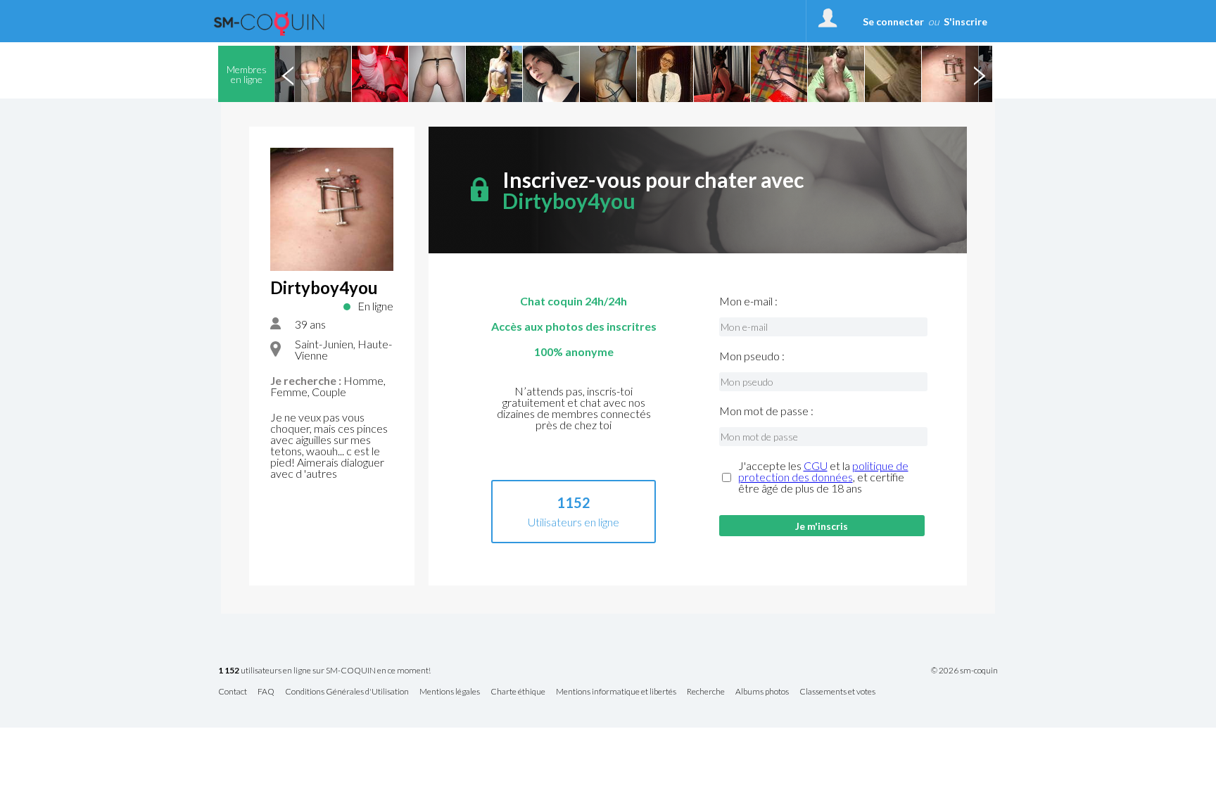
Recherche (706, 692)
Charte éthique (517, 692)
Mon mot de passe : (766, 411)
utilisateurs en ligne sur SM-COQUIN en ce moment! (324, 671)
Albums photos (762, 692)
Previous (287, 74)
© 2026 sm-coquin (964, 670)
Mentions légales (449, 692)
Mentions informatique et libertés (616, 692)
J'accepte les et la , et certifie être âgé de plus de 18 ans (823, 477)
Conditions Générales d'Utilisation (347, 692)
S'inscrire (965, 21)
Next (978, 74)
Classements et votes (837, 692)
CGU (816, 465)
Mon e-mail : (748, 301)
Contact (232, 692)
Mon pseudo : (752, 356)
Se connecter (893, 21)
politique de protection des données (823, 471)
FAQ (266, 692)
